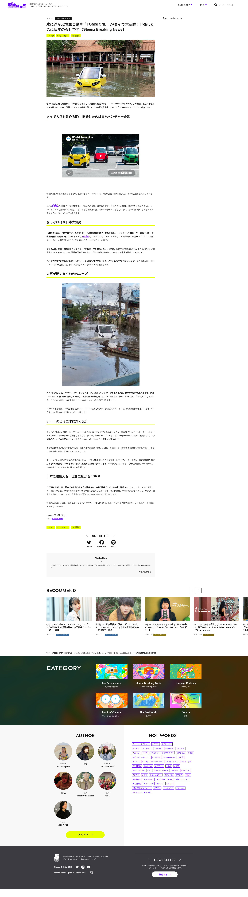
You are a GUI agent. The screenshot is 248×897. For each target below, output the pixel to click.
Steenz (136, 753)
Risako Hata (57, 518)
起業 (176, 766)
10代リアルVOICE (161, 770)
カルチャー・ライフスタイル (162, 753)
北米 (188, 775)
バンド (160, 783)
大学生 (155, 744)
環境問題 (169, 748)
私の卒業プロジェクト (142, 788)
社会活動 (156, 757)
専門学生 (161, 779)
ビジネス (169, 775)
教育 (181, 757)
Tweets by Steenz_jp (172, 18)
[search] (215, 5)
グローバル (167, 744)
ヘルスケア (168, 788)
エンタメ (180, 748)
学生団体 (137, 766)
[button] (199, 590)
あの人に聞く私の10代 (142, 792)
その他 (175, 770)
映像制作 (137, 779)
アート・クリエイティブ (142, 748)
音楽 (190, 753)
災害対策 (76, 36)
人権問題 (137, 783)
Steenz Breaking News (63, 18)
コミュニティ (155, 775)
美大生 (136, 775)
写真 (170, 779)
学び (168, 766)
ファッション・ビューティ (153, 761)
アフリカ (181, 753)
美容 (144, 775)
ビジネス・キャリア (141, 757)
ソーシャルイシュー (141, 744)
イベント (185, 770)
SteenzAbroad (169, 757)
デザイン (159, 766)
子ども (157, 788)
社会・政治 (186, 761)
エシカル (148, 766)
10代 (145, 753)
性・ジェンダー (182, 779)
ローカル (180, 788)
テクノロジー (62, 36)
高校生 (159, 748)
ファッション (172, 761)
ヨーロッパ (149, 783)
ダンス (169, 783)
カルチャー (149, 779)
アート (136, 761)
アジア (51, 36)
